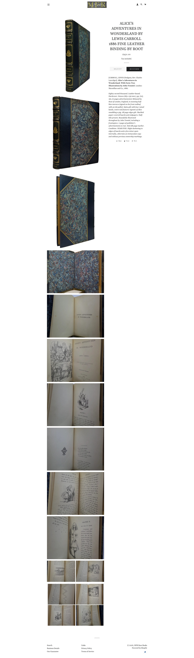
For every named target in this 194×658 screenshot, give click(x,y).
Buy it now (134, 69)
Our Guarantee (52, 651)
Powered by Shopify (139, 648)
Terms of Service (87, 651)
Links (83, 645)
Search (49, 645)
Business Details (53, 648)
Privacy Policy (86, 648)
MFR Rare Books (140, 645)
